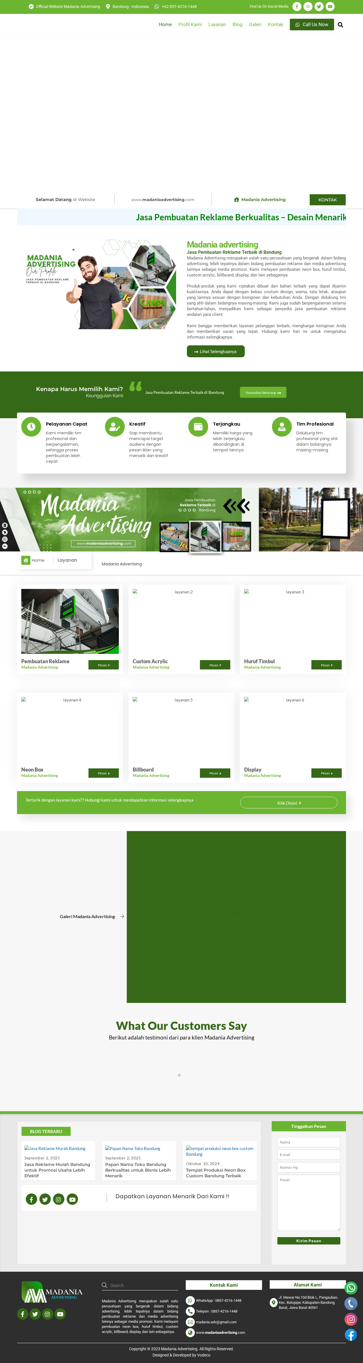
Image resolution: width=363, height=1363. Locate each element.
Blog (237, 24)
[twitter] (45, 1199)
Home (165, 24)
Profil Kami (190, 24)
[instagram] (58, 1199)
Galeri (255, 24)
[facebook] (31, 1199)
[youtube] (72, 1199)
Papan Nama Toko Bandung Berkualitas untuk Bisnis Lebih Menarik (138, 1170)
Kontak (275, 24)
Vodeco (203, 1355)
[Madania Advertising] (54, 1302)
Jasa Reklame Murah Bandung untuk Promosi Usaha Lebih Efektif (57, 1170)
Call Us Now (314, 24)
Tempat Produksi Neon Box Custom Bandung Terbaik (216, 1172)
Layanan (217, 24)
